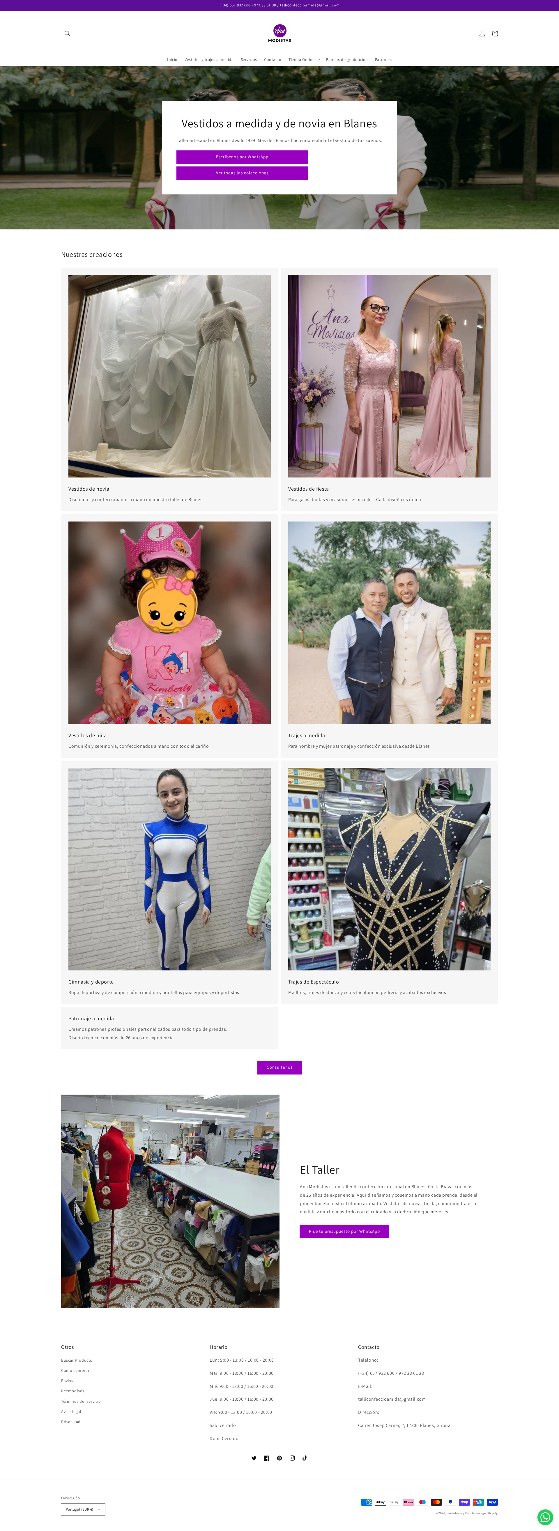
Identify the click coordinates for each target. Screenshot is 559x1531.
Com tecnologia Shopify (481, 1513)
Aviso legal (71, 1411)
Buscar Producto (77, 1360)
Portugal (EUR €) (79, 1509)
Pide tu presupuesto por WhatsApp (344, 1231)
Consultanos (280, 1067)
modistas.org (455, 1513)
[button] (67, 33)
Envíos (67, 1380)
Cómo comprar (75, 1370)
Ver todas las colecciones (242, 172)
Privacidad (71, 1421)
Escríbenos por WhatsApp (242, 156)
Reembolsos (72, 1390)
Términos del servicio (81, 1401)
